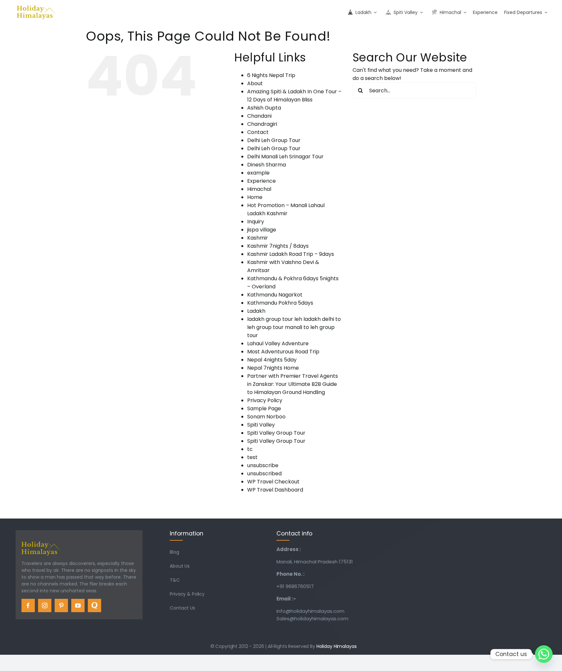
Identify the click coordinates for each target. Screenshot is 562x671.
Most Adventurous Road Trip (283, 351)
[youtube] (78, 605)
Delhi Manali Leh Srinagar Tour (285, 156)
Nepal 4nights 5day (272, 359)
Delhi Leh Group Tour (274, 140)
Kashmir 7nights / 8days (278, 246)
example (258, 173)
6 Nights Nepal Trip (271, 75)
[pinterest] (61, 605)
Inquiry (255, 221)
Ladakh (256, 311)
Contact (258, 132)
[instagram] (44, 605)
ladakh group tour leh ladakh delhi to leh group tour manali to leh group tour (294, 327)
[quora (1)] (94, 601)
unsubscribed (264, 473)
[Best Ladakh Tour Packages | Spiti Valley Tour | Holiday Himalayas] (36, 8)
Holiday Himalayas (336, 646)
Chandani (259, 116)
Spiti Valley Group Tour (276, 433)
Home (254, 197)
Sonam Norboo (266, 416)
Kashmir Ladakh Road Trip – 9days (290, 254)
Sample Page (264, 408)
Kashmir (257, 238)
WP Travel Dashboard (275, 489)
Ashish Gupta (264, 108)
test (252, 457)
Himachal (259, 189)
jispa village (261, 229)
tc (250, 449)
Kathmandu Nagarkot (274, 294)
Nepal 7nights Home (273, 368)
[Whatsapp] (544, 654)
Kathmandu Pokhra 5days (280, 303)
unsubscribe (262, 465)
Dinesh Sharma (266, 164)
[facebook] (28, 605)
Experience (261, 181)
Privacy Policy (264, 400)
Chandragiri (262, 124)
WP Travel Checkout (273, 481)
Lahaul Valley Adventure (278, 343)
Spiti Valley (261, 424)
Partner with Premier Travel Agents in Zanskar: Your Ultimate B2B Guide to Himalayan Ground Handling (292, 384)
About (255, 83)
